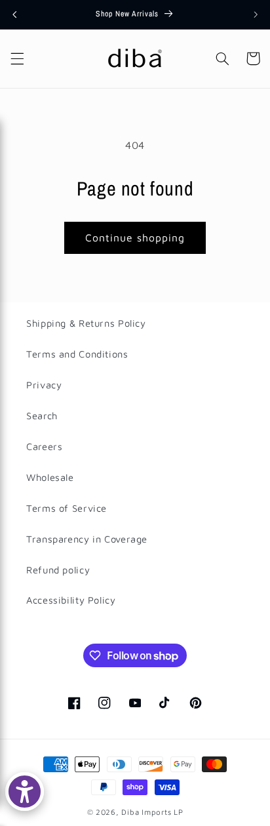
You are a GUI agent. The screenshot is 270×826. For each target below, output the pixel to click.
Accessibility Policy (71, 600)
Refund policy (58, 569)
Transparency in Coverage (86, 539)
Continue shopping (135, 237)
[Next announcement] (255, 14)
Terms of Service (66, 508)
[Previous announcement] (14, 14)
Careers (44, 446)
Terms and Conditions (77, 354)
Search (42, 415)
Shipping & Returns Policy (86, 323)
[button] (17, 58)
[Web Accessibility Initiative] (24, 791)
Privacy (44, 384)
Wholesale (50, 477)
